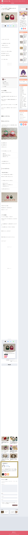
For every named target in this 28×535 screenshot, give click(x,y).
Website (8, 475)
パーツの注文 (4, 86)
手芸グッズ (21, 105)
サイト (2, 499)
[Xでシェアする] (5, 26)
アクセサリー (21, 89)
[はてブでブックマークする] (11, 26)
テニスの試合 (4, 81)
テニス (13, 361)
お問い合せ (21, 114)
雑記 (25, 106)
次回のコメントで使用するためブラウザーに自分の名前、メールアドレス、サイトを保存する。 (9, 503)
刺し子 (25, 101)
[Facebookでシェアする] (8, 26)
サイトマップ (21, 115)
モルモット (21, 101)
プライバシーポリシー (23, 117)
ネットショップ (22, 96)
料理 (24, 105)
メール (2, 496)
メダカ (24, 100)
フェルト (16, 361)
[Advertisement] (9, 33)
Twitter (21, 125)
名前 (2, 493)
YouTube (5, 475)
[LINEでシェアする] (13, 26)
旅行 (21, 106)
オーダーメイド (22, 112)
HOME (14, 532)
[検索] (26, 9)
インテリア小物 (22, 90)
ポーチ (21, 100)
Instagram (25, 125)
